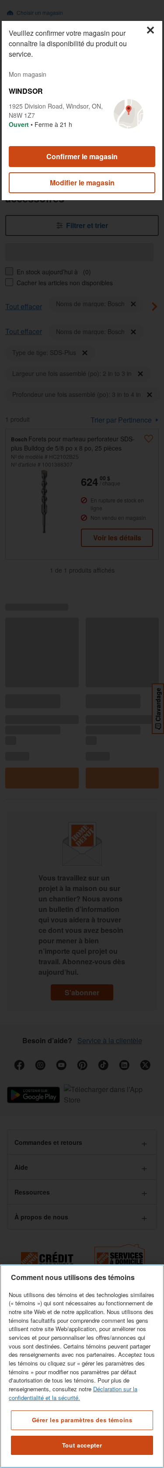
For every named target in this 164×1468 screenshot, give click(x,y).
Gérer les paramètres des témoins (82, 1420)
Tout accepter (82, 1445)
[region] (82, 1366)
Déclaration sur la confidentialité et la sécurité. (73, 1393)
